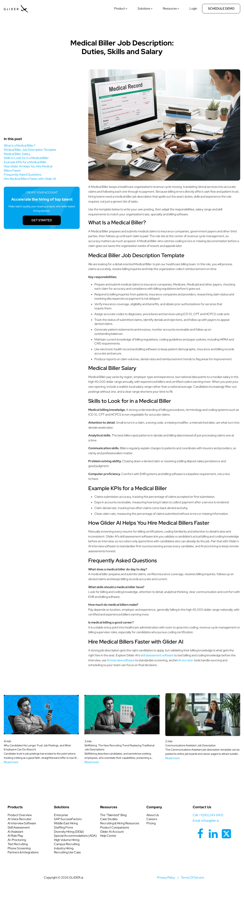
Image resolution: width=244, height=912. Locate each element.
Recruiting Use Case (67, 852)
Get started (41, 220)
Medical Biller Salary (17, 154)
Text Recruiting (18, 844)
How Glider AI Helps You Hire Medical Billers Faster (28, 168)
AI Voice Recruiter (20, 819)
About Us (152, 815)
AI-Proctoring (17, 840)
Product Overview (20, 815)
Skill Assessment (19, 827)
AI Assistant (15, 832)
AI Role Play (15, 836)
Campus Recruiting (66, 844)
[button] (121, 9)
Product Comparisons (114, 827)
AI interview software (121, 660)
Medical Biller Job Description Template (30, 150)
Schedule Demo (221, 8)
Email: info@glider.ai (206, 821)
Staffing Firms (63, 827)
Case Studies (109, 819)
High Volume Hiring (66, 840)
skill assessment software (156, 655)
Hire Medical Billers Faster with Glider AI (30, 179)
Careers (151, 819)
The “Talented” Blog (113, 815)
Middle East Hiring (66, 823)
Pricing (151, 823)
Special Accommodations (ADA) (75, 836)
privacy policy (166, 878)
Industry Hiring (63, 848)
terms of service (192, 878)
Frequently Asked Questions (22, 175)
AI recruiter (185, 660)
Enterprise (61, 815)
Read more (11, 762)
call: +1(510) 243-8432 (208, 815)
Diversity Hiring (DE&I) (69, 832)
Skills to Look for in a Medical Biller (26, 158)
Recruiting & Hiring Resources (119, 823)
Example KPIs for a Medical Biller (25, 162)
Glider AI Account (112, 832)
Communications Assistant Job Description (190, 745)
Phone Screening (19, 848)
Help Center (108, 836)
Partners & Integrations (23, 852)
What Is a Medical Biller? (19, 145)
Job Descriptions (122, 31)
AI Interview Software (22, 823)
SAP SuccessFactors (68, 819)
